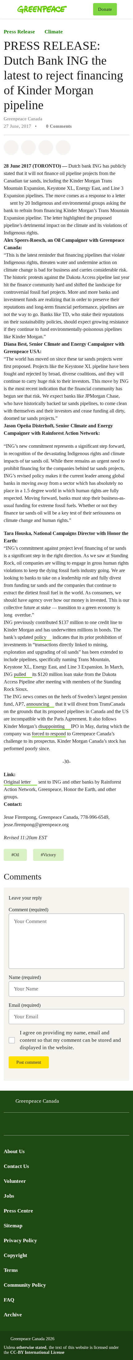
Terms (11, 1270)
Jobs (9, 1196)
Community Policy (25, 1285)
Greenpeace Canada (37, 1101)
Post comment (28, 1062)
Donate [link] (105, 9)
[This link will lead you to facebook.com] (7, 1126)
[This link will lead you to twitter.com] (20, 1126)
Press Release (19, 32)
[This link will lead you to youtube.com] (32, 1126)
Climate (54, 32)
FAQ (9, 1300)
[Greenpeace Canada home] (54, 9)
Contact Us (16, 1166)
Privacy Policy (20, 1240)
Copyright (15, 1255)
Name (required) (25, 977)
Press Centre (18, 1211)
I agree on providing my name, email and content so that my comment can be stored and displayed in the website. (70, 1040)
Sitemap (13, 1226)
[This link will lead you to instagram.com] (44, 1126)
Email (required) (25, 1005)
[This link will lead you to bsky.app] (57, 1126)
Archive (13, 1315)
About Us (14, 1151)
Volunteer (15, 1181)
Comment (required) (28, 909)
